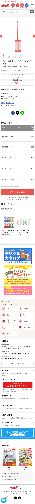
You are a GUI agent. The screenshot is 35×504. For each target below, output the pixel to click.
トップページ (3, 15)
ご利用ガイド (6, 396)
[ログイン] (13, 5)
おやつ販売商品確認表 (9, 479)
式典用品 (15, 15)
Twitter (15, 498)
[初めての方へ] (22, 5)
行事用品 (8, 15)
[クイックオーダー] (26, 5)
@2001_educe (17, 435)
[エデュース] (5, 5)
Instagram (19, 498)
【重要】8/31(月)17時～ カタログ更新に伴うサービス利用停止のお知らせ (17, 347)
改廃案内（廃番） (7, 476)
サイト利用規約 (12, 494)
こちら (15, 199)
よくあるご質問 (7, 405)
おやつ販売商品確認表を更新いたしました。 (16, 353)
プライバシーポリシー (24, 491)
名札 (19, 15)
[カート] (17, 5)
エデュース (17, 487)
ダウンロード (6, 370)
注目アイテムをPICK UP (17, 1)
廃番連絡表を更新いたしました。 (12, 359)
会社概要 (6, 491)
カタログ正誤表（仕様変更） (10, 473)
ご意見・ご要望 (7, 415)
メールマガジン (7, 423)
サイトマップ (23, 494)
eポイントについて (8, 380)
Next (34, 36)
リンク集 (13, 491)
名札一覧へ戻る (9, 204)
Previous (1, 36)
